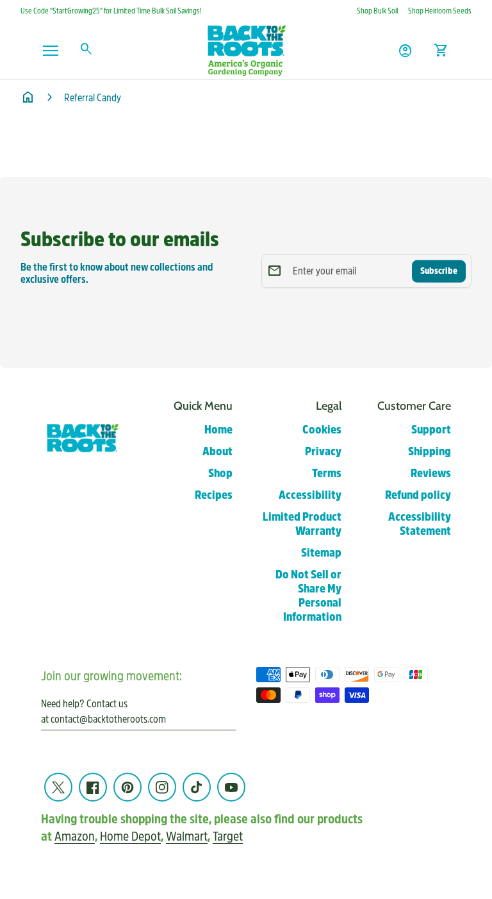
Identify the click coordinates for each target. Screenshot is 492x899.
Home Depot (130, 836)
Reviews (431, 473)
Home (218, 430)
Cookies (321, 430)
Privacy (323, 452)
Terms (326, 473)
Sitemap (321, 553)
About (217, 452)
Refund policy (418, 495)
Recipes (214, 495)
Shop (220, 473)
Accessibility (310, 495)
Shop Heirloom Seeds (440, 11)
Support (431, 430)
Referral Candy (92, 97)
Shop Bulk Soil (377, 11)
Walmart (187, 836)
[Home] (246, 49)
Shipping (429, 452)
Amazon (74, 836)
